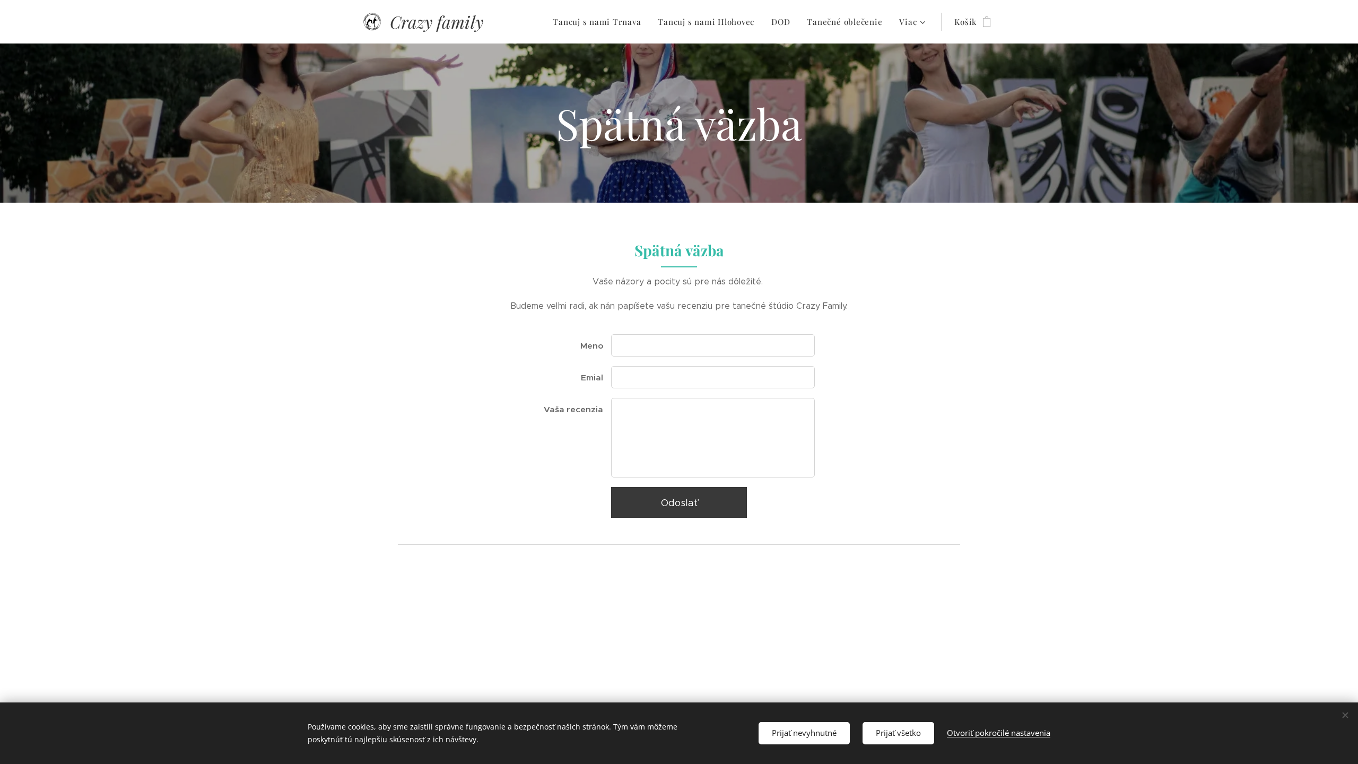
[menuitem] (599, 21)
